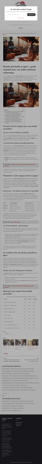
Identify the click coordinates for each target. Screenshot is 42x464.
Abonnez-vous (31, 14)
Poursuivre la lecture (21, 17)
